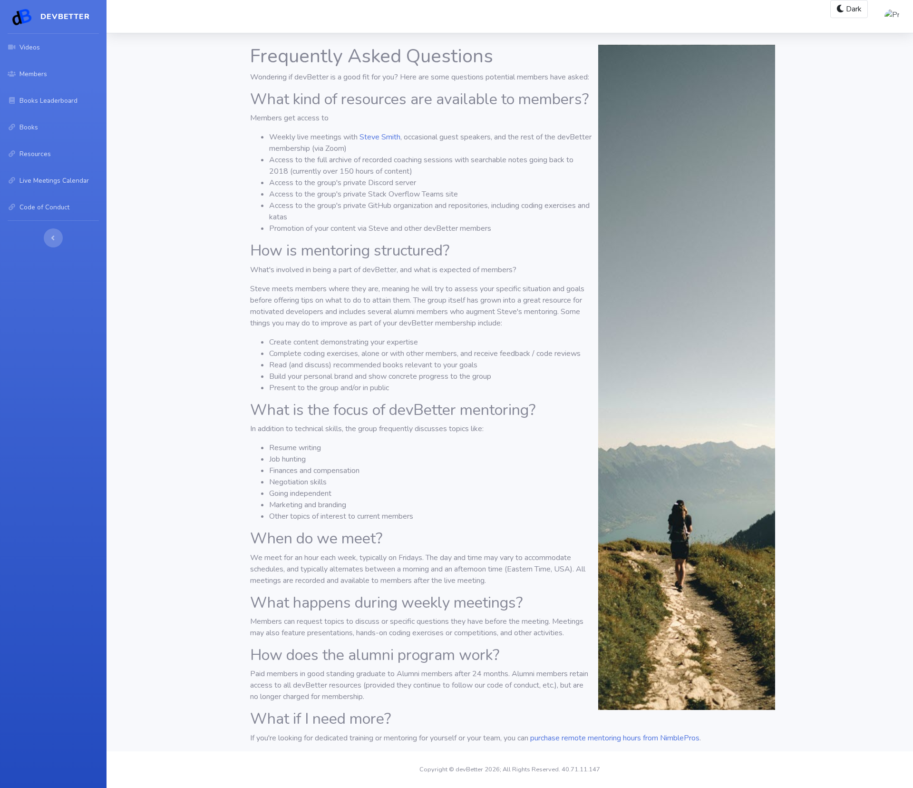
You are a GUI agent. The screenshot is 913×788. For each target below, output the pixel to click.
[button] (890, 16)
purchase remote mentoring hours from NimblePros (614, 738)
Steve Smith (379, 137)
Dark (853, 9)
